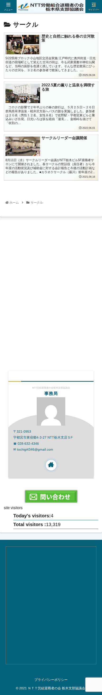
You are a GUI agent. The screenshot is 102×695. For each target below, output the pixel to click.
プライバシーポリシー (51, 680)
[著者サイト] (51, 465)
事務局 (51, 393)
